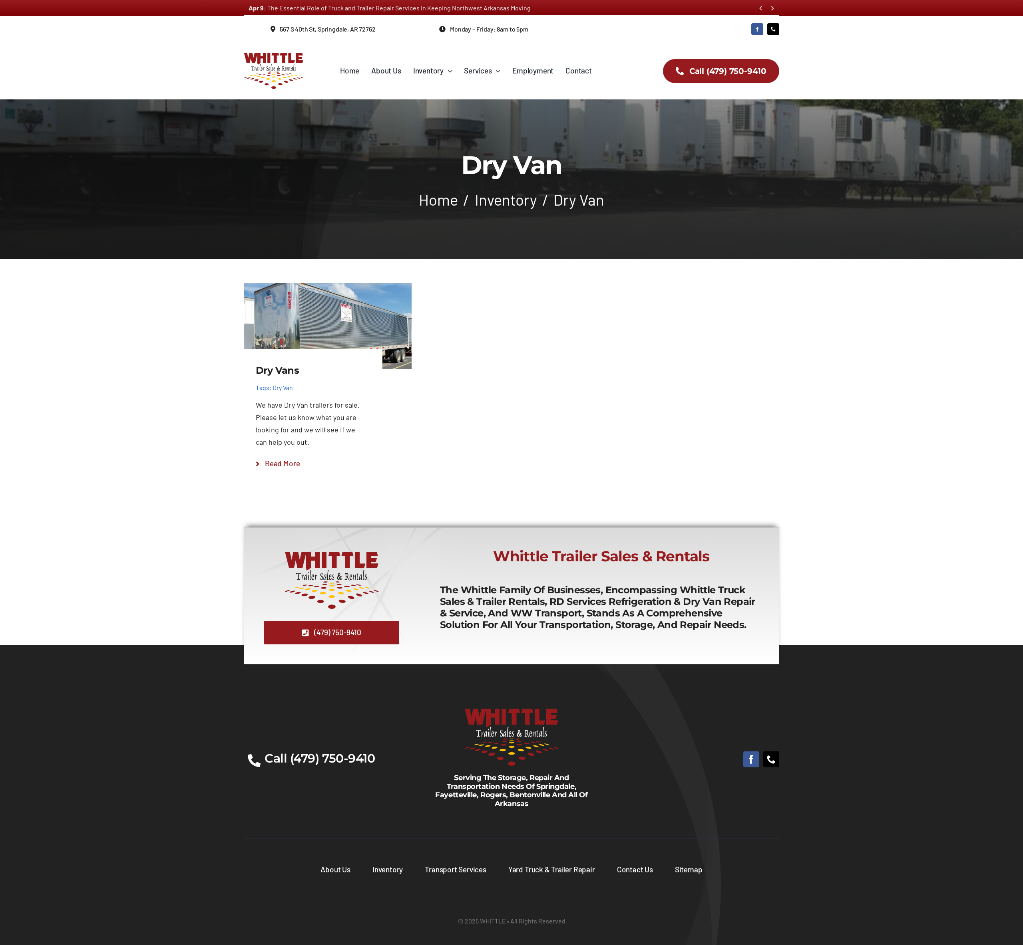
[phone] (773, 29)
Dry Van (283, 387)
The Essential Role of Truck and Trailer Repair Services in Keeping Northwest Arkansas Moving (390, 8)
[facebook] (757, 29)
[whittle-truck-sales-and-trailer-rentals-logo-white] (511, 708)
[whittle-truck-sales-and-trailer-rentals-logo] (274, 54)
